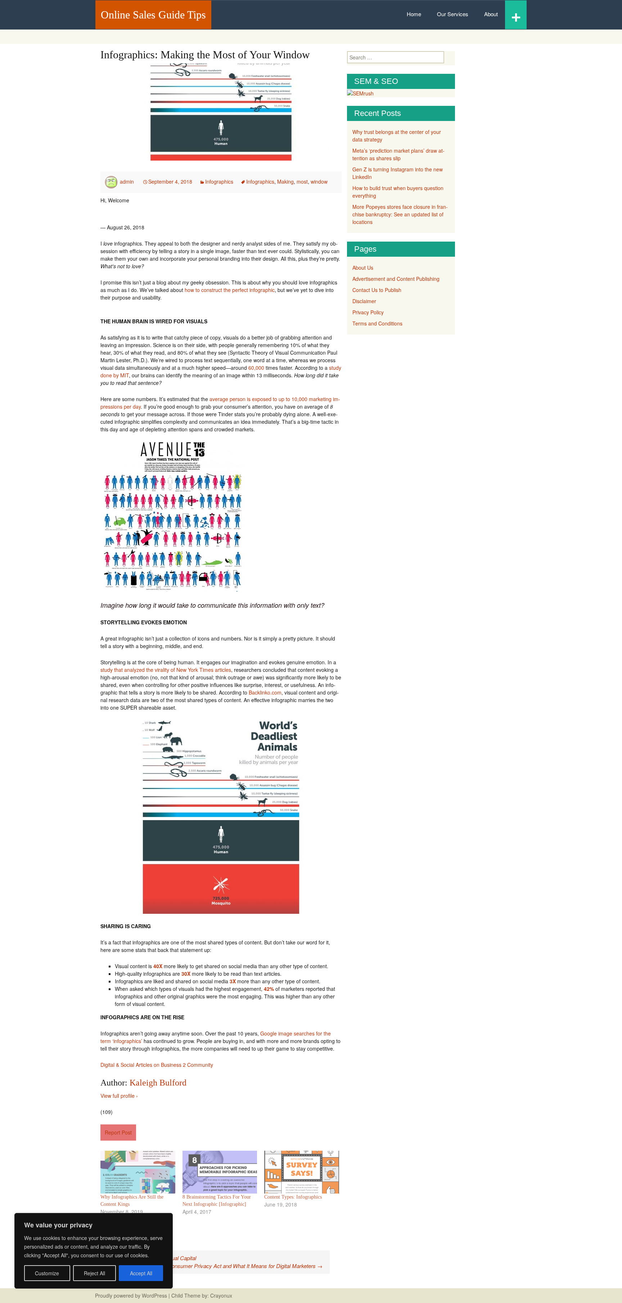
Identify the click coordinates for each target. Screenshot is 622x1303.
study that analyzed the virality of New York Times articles (165, 669)
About (491, 14)
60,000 (256, 367)
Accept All (141, 1273)
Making (285, 181)
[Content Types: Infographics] (301, 1172)
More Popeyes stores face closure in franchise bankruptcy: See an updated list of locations (400, 214)
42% (269, 988)
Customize (47, 1273)
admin (127, 181)
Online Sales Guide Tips (153, 15)
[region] (93, 1251)
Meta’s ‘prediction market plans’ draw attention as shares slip (398, 154)
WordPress (154, 1295)
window (319, 181)
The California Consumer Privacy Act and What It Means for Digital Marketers (228, 1266)
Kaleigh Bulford (158, 1082)
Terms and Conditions (377, 323)
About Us (362, 267)
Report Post (118, 1132)
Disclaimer (364, 301)
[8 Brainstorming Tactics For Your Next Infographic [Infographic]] (219, 1172)
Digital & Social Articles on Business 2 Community (156, 1064)
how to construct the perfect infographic (230, 289)
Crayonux (220, 1295)
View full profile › (119, 1095)
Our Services (452, 14)
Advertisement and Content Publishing (396, 278)
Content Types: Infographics (293, 1197)
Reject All (94, 1273)
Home (414, 14)
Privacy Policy (368, 312)
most (302, 181)
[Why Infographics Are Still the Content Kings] (137, 1172)
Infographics (219, 181)
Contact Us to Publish (376, 289)
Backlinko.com (265, 692)
